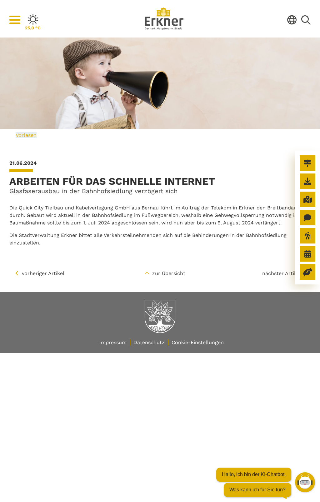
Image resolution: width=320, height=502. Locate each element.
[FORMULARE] (307, 181)
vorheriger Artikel (43, 273)
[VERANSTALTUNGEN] (307, 254)
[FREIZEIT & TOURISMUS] (307, 235)
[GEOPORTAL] (307, 199)
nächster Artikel (281, 273)
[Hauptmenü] (14, 20)
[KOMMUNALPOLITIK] (307, 272)
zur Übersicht (168, 273)
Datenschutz (149, 342)
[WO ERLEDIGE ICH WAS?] (307, 163)
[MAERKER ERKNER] (307, 217)
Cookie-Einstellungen (198, 342)
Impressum (113, 342)
